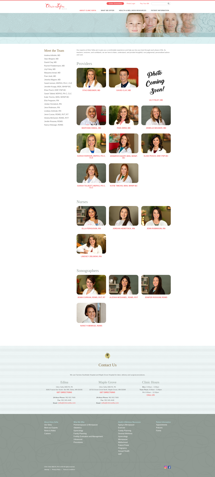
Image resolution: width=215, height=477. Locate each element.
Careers (47, 433)
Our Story (48, 425)
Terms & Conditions (69, 469)
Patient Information (160, 10)
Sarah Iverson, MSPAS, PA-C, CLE (58, 83)
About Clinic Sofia (88, 10)
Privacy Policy (56, 469)
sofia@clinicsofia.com (66, 403)
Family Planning (80, 433)
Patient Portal (123, 445)
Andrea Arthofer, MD (52, 55)
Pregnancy (122, 448)
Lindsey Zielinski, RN (52, 111)
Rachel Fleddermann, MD (54, 66)
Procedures (78, 442)
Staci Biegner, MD (51, 59)
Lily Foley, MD (50, 69)
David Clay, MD (50, 62)
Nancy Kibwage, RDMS (53, 125)
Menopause (123, 439)
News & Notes (50, 431)
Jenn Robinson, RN (52, 107)
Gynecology (78, 431)
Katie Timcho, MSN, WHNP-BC (56, 97)
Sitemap (46, 469)
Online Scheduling (115, 3)
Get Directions (64, 392)
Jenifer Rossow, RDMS (53, 121)
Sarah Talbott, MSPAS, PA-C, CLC (58, 94)
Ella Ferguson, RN (51, 101)
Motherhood (123, 442)
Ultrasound (78, 439)
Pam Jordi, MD (50, 76)
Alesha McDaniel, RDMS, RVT (56, 118)
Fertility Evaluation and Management (88, 436)
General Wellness (125, 433)
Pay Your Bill (144, 3)
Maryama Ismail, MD (52, 73)
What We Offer (107, 10)
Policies (159, 428)
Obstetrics (78, 428)
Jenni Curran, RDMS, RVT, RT (56, 114)
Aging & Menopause (126, 425)
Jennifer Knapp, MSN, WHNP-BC (57, 87)
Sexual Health (123, 451)
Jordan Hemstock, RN (53, 104)
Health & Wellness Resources (132, 10)
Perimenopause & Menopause (86, 425)
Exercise (121, 428)
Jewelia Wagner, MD (52, 80)
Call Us (151, 395)
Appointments (161, 425)
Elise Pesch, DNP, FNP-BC (55, 90)
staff (119, 454)
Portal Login (131, 3)
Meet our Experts (51, 428)
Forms (158, 431)
